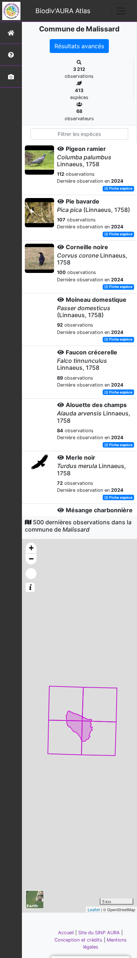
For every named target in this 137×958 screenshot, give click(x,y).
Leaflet (94, 909)
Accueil (66, 932)
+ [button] (31, 547)
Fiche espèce (121, 189)
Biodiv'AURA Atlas (62, 11)
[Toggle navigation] (121, 11)
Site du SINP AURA (99, 932)
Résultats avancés (79, 46)
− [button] (31, 558)
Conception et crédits (79, 940)
